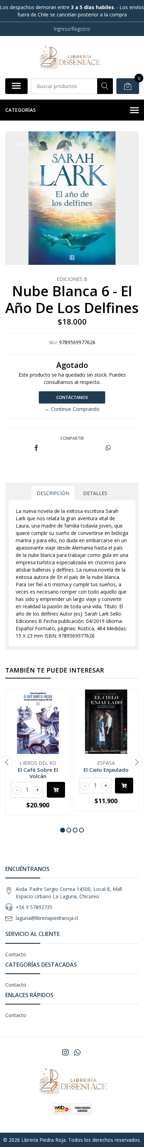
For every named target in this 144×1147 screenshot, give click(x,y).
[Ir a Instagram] (65, 1052)
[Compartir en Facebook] (36, 448)
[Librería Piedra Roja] (69, 57)
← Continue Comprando (72, 409)
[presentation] (7, 761)
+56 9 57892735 (34, 907)
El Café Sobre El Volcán (38, 772)
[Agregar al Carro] (56, 790)
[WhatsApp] (77, 1052)
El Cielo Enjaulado (106, 769)
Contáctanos (72, 397)
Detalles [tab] (95, 493)
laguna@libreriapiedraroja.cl (47, 918)
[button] (62, 830)
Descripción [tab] (53, 493)
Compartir (72, 438)
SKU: (53, 343)
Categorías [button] (20, 110)
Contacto (15, 954)
